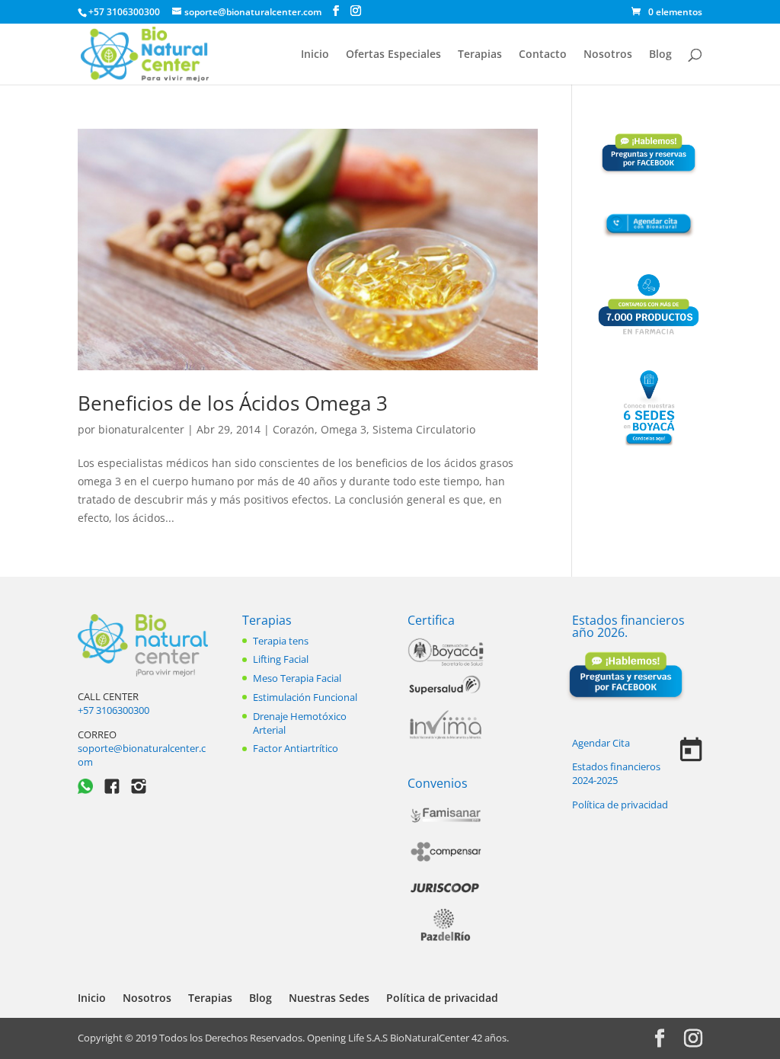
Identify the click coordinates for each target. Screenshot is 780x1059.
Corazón (294, 429)
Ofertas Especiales (393, 55)
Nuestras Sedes (329, 997)
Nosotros (607, 55)
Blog (660, 55)
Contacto (543, 55)
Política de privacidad (620, 804)
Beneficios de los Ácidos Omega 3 (233, 403)
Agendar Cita (601, 743)
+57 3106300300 (113, 710)
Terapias (480, 55)
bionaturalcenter (141, 429)
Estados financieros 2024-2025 (616, 773)
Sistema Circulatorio (423, 429)
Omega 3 (343, 429)
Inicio (315, 55)
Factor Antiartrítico (295, 748)
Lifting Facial (280, 659)
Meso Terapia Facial (297, 678)
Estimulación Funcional (305, 697)
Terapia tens (280, 641)
